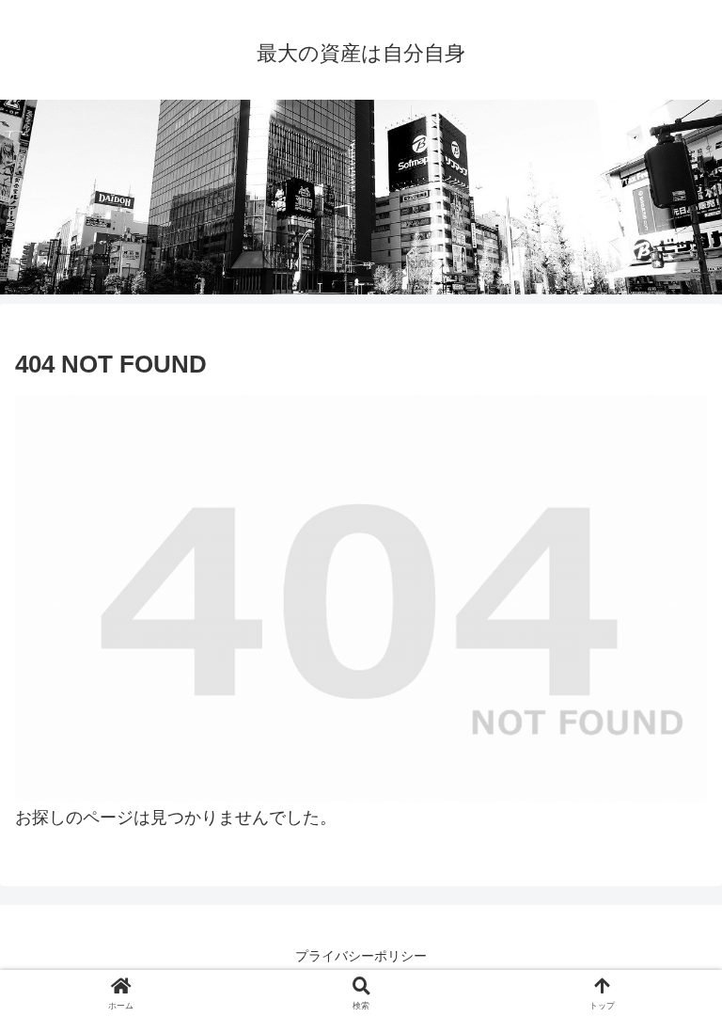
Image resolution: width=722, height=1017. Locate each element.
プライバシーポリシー (361, 955)
